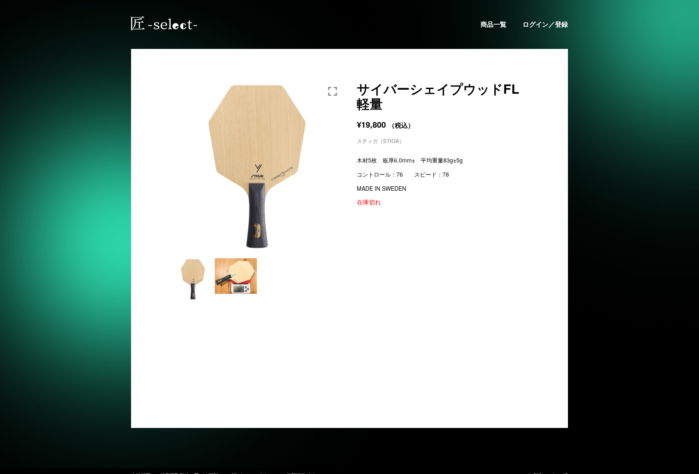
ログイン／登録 (545, 24)
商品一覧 (493, 24)
